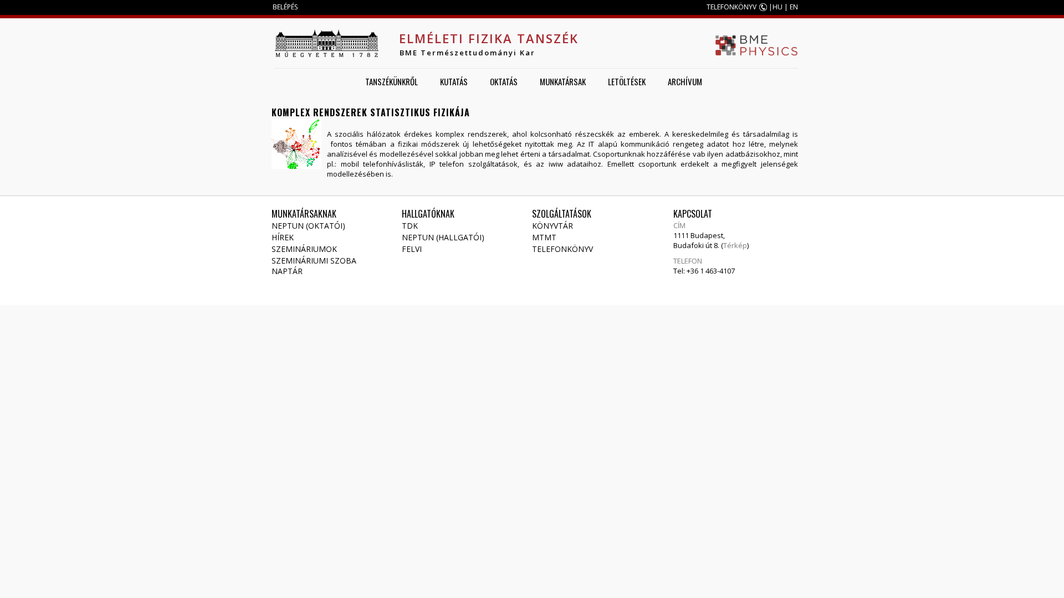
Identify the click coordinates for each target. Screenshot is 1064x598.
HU (777, 7)
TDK (410, 225)
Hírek (283, 237)
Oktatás (504, 81)
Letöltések (627, 81)
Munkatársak (563, 81)
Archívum (685, 81)
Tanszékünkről (391, 81)
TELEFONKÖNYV (731, 7)
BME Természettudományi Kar (467, 53)
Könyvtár (552, 225)
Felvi (412, 249)
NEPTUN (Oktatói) (308, 225)
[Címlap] (326, 43)
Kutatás (454, 81)
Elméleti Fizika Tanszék (489, 38)
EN (794, 7)
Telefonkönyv (562, 249)
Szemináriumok (304, 249)
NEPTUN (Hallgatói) (443, 237)
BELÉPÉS (285, 7)
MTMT (544, 237)
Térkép (735, 245)
